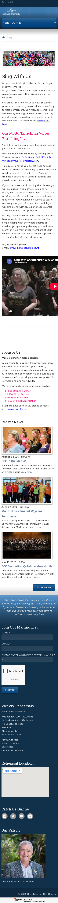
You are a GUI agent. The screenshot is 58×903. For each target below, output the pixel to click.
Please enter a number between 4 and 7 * (28, 655)
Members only (7, 2)
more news (44, 588)
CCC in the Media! (13, 461)
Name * (5, 632)
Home (9, 37)
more (29, 471)
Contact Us (11, 734)
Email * (6, 644)
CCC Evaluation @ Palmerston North (26, 566)
